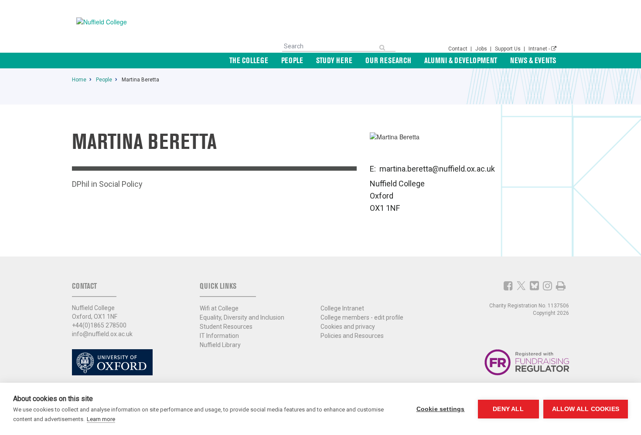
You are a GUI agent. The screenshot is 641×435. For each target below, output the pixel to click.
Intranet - (539, 49)
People (292, 60)
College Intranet (342, 308)
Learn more (101, 419)
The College (248, 60)
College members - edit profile (361, 317)
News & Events (533, 60)
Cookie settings (440, 409)
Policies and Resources (352, 335)
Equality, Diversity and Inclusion (242, 317)
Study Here (334, 60)
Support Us (508, 49)
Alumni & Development (460, 60)
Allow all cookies (585, 409)
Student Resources (226, 326)
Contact (458, 49)
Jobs (481, 49)
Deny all (508, 409)
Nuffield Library (220, 344)
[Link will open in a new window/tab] (508, 285)
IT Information (219, 335)
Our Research (388, 60)
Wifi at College (219, 308)
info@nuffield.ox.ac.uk (102, 333)
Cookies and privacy (347, 326)
